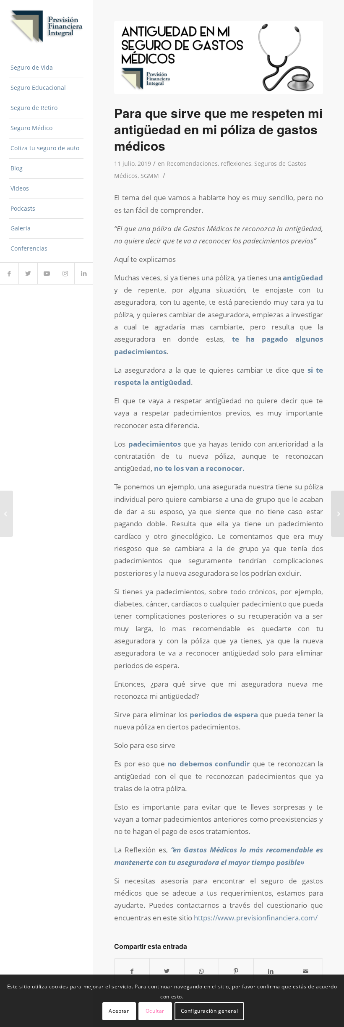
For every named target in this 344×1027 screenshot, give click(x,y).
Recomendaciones (192, 163)
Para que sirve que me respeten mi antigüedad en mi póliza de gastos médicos (218, 129)
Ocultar (155, 1010)
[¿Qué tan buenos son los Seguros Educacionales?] (337, 514)
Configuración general (209, 1010)
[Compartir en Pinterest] (236, 971)
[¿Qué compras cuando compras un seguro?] (6, 514)
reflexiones (236, 163)
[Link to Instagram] (65, 273)
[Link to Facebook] (9, 273)
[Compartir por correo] (305, 971)
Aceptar (119, 1010)
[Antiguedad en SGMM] (218, 57)
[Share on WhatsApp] (202, 971)
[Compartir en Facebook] (132, 971)
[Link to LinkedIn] (83, 273)
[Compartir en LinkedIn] (271, 971)
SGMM (150, 176)
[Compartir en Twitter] (167, 971)
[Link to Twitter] (27, 273)
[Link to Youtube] (46, 273)
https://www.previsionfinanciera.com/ (256, 917)
